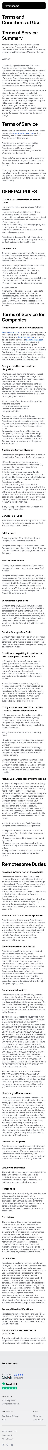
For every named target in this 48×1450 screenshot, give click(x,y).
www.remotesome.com (23, 133)
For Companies (8, 1400)
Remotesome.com (10, 332)
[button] (42, 5)
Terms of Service (7, 1435)
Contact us (38, 1419)
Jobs (4, 1419)
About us (37, 1416)
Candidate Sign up (10, 1416)
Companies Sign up (10, 1404)
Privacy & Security (8, 1439)
